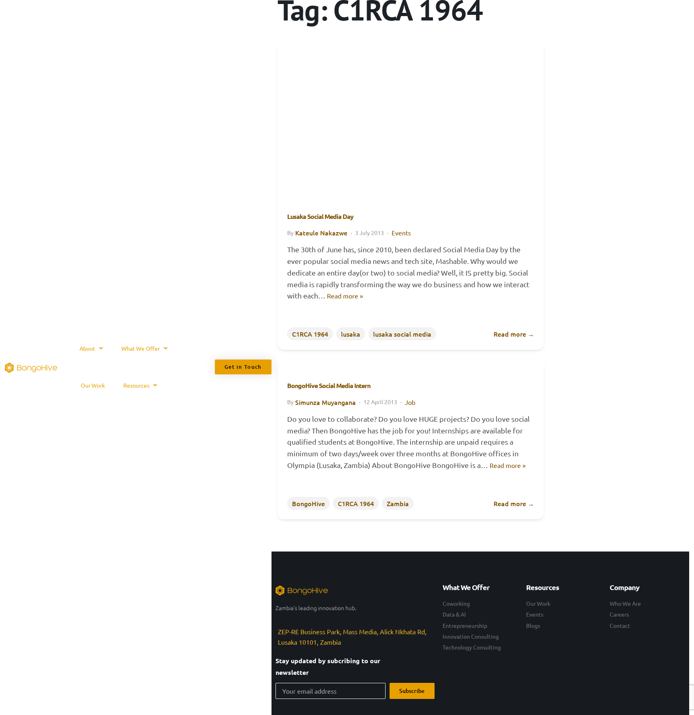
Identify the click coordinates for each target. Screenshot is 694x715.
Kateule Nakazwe (321, 232)
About (87, 348)
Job (410, 402)
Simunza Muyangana (325, 402)
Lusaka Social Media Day (320, 216)
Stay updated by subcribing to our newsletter (328, 666)
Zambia (398, 503)
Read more (514, 333)
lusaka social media (402, 333)
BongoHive (308, 503)
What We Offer (140, 348)
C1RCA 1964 (310, 333)
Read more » (345, 296)
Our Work (93, 385)
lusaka (350, 333)
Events (401, 233)
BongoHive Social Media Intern (328, 385)
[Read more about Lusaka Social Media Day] (411, 115)
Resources (136, 385)
